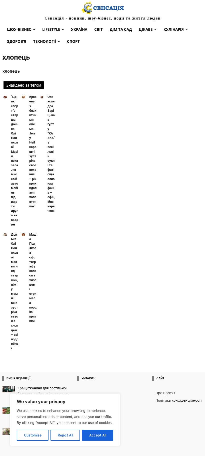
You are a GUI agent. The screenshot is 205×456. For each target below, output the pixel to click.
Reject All (65, 435)
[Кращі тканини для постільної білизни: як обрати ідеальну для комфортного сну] (8, 389)
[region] (65, 419)
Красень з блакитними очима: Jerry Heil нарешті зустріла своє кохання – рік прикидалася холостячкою (32, 151)
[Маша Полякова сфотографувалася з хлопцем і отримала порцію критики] (23, 234)
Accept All (97, 435)
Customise (33, 435)
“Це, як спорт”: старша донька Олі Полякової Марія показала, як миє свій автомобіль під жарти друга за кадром (14, 160)
